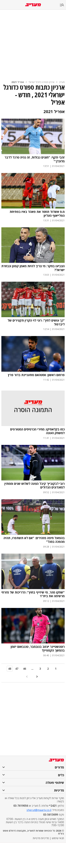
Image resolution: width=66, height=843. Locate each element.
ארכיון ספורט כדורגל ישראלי (41, 82)
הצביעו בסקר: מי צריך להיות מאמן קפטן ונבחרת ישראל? (33, 268)
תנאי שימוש (58, 838)
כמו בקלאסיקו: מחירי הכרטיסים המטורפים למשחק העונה (37, 431)
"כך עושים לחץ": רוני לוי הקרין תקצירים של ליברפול (36, 322)
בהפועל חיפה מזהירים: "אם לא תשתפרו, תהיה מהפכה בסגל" (34, 540)
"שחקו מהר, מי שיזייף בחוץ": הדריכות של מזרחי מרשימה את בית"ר (33, 594)
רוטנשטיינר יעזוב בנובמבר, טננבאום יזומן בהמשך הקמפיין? (38, 648)
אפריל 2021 (17, 82)
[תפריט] (63, 5)
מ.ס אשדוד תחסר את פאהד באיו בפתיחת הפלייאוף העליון (37, 213)
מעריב (62, 82)
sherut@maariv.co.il (39, 810)
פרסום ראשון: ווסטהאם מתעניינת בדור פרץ (36, 375)
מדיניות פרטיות (41, 838)
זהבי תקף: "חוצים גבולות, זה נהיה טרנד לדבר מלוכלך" (35, 159)
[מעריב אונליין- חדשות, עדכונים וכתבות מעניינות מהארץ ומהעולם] (33, 4)
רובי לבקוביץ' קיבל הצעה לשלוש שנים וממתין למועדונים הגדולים (34, 485)
